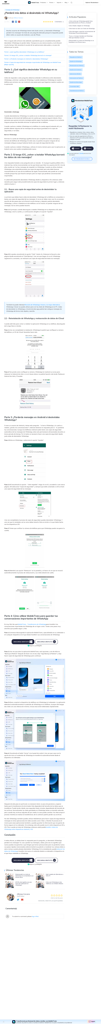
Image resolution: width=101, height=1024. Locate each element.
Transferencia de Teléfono (77, 90)
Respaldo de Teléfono (76, 57)
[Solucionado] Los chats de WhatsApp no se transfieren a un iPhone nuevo (81, 41)
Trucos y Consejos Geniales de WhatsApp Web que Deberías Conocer (81, 36)
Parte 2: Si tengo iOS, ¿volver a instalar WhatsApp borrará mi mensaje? (28, 55)
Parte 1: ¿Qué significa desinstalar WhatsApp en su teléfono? (24, 52)
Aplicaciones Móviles (75, 74)
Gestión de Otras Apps (76, 82)
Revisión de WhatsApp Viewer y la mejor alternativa (42, 305)
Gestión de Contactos (75, 69)
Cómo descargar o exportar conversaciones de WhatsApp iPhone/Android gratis (82, 32)
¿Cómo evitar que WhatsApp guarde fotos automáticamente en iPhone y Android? (81, 22)
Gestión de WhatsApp (76, 61)
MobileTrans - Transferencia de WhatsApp (32, 624)
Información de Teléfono (76, 78)
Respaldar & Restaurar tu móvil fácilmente (80, 127)
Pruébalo (76, 148)
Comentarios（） (59, 21)
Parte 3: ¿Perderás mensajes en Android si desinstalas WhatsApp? (26, 59)
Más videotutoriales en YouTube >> (82, 158)
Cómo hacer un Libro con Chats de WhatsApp (82, 28)
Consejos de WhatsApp (12, 10)
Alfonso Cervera (18, 18)
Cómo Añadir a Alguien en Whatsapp (79, 25)
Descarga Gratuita (21, 642)
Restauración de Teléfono (76, 65)
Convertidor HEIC (74, 86)
